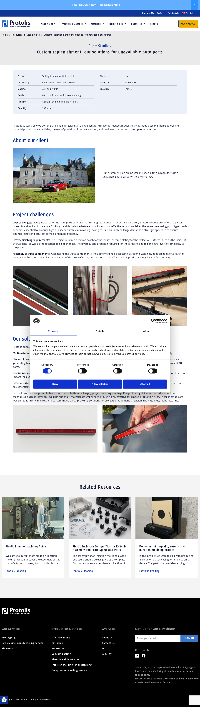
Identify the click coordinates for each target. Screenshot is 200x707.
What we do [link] (47, 23)
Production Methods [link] (72, 23)
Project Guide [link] (116, 23)
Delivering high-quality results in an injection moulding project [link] (162, 548)
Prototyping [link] (9, 637)
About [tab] (147, 331)
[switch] (82, 370)
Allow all (145, 384)
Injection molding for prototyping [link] (72, 664)
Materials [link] (96, 23)
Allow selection (100, 384)
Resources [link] (136, 23)
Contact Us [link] (148, 13)
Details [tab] (100, 331)
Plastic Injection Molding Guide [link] (26, 546)
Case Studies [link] (33, 34)
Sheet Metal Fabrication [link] (66, 659)
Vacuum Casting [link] (61, 653)
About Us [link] (155, 23)
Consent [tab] (53, 331)
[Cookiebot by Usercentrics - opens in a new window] (153, 320)
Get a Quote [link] (188, 23)
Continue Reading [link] (16, 571)
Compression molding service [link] (69, 670)
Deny (55, 384)
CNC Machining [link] (61, 637)
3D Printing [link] (58, 648)
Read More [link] (113, 4)
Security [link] (107, 653)
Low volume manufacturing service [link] (22, 642)
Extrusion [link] (57, 642)
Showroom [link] (8, 648)
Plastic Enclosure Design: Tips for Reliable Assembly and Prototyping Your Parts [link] (100, 548)
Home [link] (5, 34)
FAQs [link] (159, 13)
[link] (4, 700)
